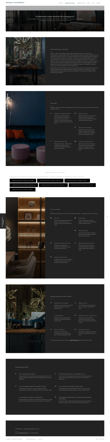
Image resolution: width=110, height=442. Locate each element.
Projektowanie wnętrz (70, 3)
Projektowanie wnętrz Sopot (77, 180)
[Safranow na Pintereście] (101, 439)
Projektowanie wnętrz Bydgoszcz (53, 185)
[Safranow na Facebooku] (99, 439)
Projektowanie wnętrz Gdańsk (23, 180)
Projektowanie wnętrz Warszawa (24, 185)
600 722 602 (40, 439)
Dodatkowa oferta (81, 3)
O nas (93, 3)
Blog (97, 439)
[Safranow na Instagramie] (103, 439)
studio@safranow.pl (74, 340)
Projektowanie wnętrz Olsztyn (82, 185)
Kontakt (98, 3)
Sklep (88, 3)
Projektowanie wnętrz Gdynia (50, 180)
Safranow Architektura (15, 2)
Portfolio (61, 3)
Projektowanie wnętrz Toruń (23, 189)
